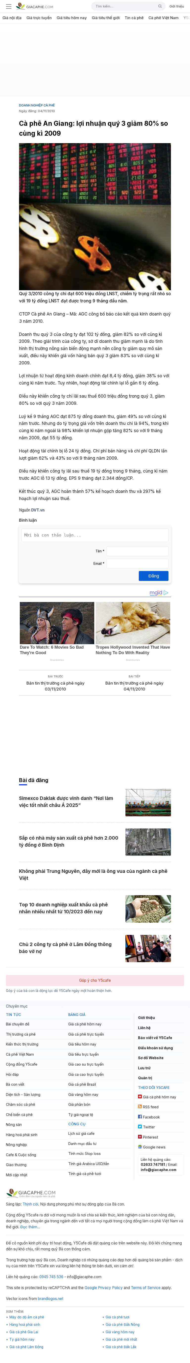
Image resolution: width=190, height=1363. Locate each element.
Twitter (149, 1127)
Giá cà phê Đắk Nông (123, 1325)
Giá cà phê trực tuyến (86, 1034)
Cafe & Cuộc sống (21, 1155)
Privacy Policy (110, 1287)
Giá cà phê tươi (117, 1317)
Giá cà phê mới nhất (121, 1339)
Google (91, 1287)
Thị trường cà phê (21, 1034)
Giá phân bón (79, 1104)
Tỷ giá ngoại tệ (80, 1114)
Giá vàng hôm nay (83, 1094)
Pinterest (150, 1137)
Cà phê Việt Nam (163, 18)
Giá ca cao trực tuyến (86, 1074)
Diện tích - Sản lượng (23, 1094)
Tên (99, 551)
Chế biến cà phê (19, 1114)
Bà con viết (15, 1084)
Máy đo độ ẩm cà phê (26, 1317)
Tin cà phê (134, 18)
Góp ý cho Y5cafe (95, 980)
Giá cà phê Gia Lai (23, 1332)
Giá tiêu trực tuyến (83, 1054)
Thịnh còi (30, 1204)
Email (99, 563)
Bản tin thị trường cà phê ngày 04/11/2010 (134, 686)
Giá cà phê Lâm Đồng (26, 1347)
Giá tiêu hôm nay (72, 18)
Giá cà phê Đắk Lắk (121, 1347)
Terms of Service (146, 1287)
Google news (154, 1147)
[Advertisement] (95, 62)
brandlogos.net (50, 1298)
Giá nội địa (12, 18)
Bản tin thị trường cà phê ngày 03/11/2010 (55, 686)
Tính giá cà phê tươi (84, 1174)
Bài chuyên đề (17, 1024)
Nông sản (14, 1124)
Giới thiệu (176, 6)
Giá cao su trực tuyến (86, 1064)
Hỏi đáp (12, 1074)
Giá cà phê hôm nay (84, 1024)
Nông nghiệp (16, 1144)
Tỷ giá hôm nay (21, 1339)
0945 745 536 (51, 1276)
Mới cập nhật (16, 1175)
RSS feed (151, 1107)
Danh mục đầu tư (82, 1143)
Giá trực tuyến (39, 18)
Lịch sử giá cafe (81, 1133)
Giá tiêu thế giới (106, 18)
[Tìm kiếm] (158, 6)
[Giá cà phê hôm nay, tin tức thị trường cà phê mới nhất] (34, 6)
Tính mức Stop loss (84, 1153)
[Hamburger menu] (8, 6)
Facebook (151, 1117)
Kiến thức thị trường (22, 1044)
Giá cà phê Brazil (82, 1084)
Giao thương (16, 1165)
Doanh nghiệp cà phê (37, 105)
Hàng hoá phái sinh (21, 1135)
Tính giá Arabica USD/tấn (88, 1164)
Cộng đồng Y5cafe (21, 1064)
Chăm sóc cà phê (20, 1104)
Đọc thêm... (30, 1227)
